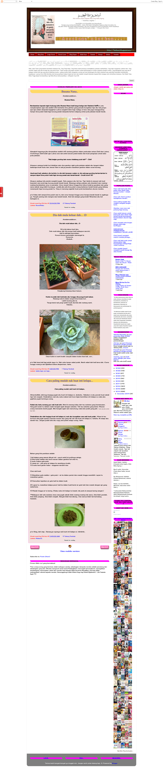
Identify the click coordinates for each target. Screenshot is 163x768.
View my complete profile (123, 415)
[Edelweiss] (116, 582)
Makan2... (39, 538)
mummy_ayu (118, 356)
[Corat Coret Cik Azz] (114, 512)
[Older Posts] (104, 547)
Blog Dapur (73, 54)
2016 (118, 386)
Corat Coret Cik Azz (117, 510)
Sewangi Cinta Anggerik (121, 424)
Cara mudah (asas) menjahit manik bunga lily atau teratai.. (123, 250)
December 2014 (123, 393)
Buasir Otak (120, 259)
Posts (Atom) (45, 556)
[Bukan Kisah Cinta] (119, 656)
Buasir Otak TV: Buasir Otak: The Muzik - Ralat (123, 261)
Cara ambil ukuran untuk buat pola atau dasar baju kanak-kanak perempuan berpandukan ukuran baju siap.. (123, 216)
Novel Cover (62, 54)
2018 (118, 381)
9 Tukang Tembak (69, 536)
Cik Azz (116, 343)
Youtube (116, 54)
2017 (118, 383)
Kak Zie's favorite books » (125, 751)
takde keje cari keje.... (43, 371)
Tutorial (92, 54)
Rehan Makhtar (124, 443)
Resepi (100, 54)
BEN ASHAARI (121, 267)
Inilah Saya (83, 54)
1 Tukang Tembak (68, 369)
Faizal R (116, 350)
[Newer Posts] (35, 547)
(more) (125, 347)
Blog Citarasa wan (122, 275)
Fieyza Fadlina (123, 427)
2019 (118, 378)
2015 (118, 389)
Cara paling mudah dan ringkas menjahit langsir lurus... (122, 203)
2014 (118, 391)
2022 (118, 370)
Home (32, 54)
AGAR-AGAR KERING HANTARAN (123, 277)
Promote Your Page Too (117, 514)
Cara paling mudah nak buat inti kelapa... (70, 380)
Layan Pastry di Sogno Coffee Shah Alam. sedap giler (123, 287)
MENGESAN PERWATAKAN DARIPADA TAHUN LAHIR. (123, 230)
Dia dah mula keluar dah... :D (69, 215)
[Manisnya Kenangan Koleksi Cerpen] (130, 577)
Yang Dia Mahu (120, 440)
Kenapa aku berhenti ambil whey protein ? (123, 269)
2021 (118, 373)
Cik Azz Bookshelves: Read (122, 420)
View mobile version (70, 551)
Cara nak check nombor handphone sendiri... (122, 197)
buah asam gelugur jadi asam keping (122, 358)
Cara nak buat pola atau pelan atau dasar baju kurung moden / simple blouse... (122, 191)
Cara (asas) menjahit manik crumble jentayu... (122, 236)
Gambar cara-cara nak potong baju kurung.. (122, 208)
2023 (118, 368)
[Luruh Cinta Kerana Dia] (119, 650)
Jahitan (108, 54)
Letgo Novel (51, 54)
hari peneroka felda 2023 (123, 335)
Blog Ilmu (41, 54)
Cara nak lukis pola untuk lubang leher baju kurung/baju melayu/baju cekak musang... (123, 243)
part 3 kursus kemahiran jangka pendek (123, 343)
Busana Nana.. (70, 91)
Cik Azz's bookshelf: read (123, 519)
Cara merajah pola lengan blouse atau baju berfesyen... (123, 224)
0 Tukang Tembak (69, 203)
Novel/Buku (40, 205)
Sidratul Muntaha (120, 334)
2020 (118, 376)
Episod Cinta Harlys (120, 432)
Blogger (115, 763)
